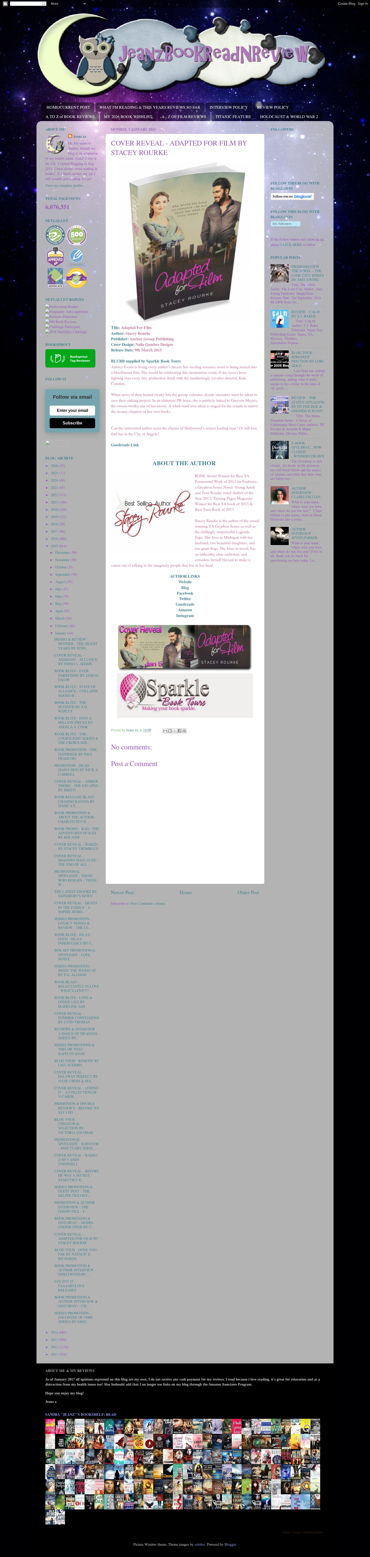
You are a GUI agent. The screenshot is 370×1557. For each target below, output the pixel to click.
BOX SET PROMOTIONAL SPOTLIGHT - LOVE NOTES (75, 954)
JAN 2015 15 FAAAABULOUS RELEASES (69, 1285)
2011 (55, 1354)
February (62, 625)
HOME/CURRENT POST (68, 107)
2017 (55, 531)
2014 (55, 1332)
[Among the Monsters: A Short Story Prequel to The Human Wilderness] (316, 1494)
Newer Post (122, 892)
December (62, 552)
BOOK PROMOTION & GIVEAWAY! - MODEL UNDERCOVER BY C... (74, 1222)
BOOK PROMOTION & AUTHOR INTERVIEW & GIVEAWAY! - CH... (76, 1301)
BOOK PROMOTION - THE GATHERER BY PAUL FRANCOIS (75, 754)
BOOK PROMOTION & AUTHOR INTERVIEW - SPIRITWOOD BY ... (75, 1270)
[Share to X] (174, 730)
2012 (55, 1347)
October (61, 567)
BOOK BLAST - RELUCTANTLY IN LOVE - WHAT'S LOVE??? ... (76, 986)
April (59, 610)
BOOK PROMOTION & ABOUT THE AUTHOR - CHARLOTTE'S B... (75, 817)
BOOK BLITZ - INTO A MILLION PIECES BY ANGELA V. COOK (73, 722)
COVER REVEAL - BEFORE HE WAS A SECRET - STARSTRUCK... (76, 1175)
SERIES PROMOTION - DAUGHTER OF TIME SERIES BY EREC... (73, 1317)
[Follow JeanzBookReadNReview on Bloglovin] (292, 198)
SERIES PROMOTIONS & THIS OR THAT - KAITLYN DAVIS (74, 1049)
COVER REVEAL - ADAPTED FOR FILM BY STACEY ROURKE (76, 1238)
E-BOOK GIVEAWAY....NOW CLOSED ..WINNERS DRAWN (307, 449)
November (62, 559)
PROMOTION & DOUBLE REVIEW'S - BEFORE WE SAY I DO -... (76, 1108)
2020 (55, 509)
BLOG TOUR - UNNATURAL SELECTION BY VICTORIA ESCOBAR (73, 1126)
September (63, 574)
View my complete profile (64, 185)
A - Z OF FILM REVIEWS (184, 116)
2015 (55, 546)
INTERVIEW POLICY (229, 107)
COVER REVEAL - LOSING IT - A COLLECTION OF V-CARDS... (76, 1092)
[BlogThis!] (169, 730)
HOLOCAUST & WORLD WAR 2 (289, 116)
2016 (55, 538)
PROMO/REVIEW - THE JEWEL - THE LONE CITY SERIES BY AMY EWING (307, 273)
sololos (200, 1544)
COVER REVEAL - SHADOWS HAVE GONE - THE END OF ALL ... (76, 860)
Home (185, 892)
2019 (55, 516)
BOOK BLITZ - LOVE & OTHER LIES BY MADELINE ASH (73, 1002)
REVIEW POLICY (273, 107)
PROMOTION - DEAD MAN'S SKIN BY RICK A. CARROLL (76, 770)
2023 (55, 487)
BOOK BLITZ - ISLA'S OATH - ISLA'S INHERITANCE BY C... (74, 939)
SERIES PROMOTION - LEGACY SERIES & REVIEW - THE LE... (72, 923)
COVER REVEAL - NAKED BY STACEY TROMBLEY (76, 846)
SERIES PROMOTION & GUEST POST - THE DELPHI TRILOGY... (73, 1191)
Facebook (185, 593)
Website (185, 582)
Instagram (185, 615)
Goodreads (185, 604)
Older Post (248, 892)
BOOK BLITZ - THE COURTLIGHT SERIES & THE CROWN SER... (76, 738)
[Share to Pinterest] (184, 730)
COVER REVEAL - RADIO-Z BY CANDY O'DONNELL (76, 1159)
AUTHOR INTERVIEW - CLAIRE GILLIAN (305, 492)
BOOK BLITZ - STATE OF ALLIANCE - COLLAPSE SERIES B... (76, 691)
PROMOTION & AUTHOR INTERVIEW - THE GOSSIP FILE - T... (74, 1207)
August (60, 581)
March (60, 618)
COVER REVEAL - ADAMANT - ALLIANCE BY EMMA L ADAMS (75, 659)
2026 (55, 465)
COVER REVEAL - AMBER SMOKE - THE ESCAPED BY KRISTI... (76, 785)
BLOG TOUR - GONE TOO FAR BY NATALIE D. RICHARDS (75, 1254)
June (59, 596)
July (58, 589)
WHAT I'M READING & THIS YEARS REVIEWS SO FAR (149, 107)
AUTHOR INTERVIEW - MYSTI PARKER (304, 533)
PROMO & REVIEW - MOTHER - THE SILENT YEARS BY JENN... (75, 643)
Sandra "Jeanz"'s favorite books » (303, 1532)
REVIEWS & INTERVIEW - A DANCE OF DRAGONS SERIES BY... (76, 1033)
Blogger (230, 1544)
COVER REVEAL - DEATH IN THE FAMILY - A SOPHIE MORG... (75, 907)
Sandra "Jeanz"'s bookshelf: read (80, 1414)
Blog (185, 587)
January (61, 633)
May (59, 603)
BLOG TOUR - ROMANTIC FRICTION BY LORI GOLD (307, 359)
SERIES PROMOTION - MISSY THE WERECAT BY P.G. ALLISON (75, 970)
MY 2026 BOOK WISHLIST (128, 116)
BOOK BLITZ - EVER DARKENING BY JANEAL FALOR (76, 675)
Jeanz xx (79, 136)
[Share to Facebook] (179, 730)
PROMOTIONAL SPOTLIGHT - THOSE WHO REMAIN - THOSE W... (75, 878)
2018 (55, 524)
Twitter (185, 598)
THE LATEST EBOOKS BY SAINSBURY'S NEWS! (75, 893)
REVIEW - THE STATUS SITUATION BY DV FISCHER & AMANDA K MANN (307, 404)
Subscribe (72, 423)
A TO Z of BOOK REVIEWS (70, 116)
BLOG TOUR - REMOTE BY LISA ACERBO (76, 1062)
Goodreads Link (125, 445)
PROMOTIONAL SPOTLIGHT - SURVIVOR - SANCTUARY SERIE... (76, 1144)
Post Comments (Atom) (148, 903)
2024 (55, 480)
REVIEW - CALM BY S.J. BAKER (305, 313)
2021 (55, 502)
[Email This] (165, 730)
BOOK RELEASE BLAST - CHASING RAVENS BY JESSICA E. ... (75, 801)
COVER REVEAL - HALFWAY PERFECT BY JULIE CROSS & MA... (76, 1076)
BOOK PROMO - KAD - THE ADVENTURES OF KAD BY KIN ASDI (76, 833)
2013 (55, 1339)
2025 (55, 472)
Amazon (185, 609)
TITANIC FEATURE (233, 116)
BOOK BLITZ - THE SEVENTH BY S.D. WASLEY (71, 707)
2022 (55, 494)
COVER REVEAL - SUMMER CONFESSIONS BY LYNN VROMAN (76, 1018)
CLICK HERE (291, 244)
